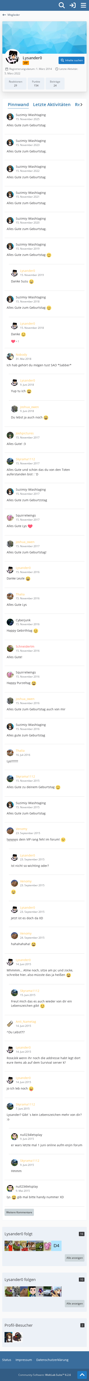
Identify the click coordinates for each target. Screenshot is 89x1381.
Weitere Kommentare (19, 1212)
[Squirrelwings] (48, 1246)
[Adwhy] (56, 1291)
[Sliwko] (25, 1246)
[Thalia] (33, 1246)
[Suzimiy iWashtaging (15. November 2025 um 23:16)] (10, 1337)
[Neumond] (41, 1291)
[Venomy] (25, 1291)
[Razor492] (48, 1291)
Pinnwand (18, 104)
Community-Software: (44, 1375)
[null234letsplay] (33, 1291)
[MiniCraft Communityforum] (2, 4)
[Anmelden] (72, 5)
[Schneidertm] (17, 1246)
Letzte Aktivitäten (52, 104)
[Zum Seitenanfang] (82, 1375)
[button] (71, 60)
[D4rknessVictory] (56, 1246)
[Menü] (83, 5)
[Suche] (61, 5)
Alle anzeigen (75, 1258)
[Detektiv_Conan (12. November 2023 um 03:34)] (17, 1337)
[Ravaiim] (41, 1246)
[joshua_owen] (17, 1291)
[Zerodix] (10, 1246)
